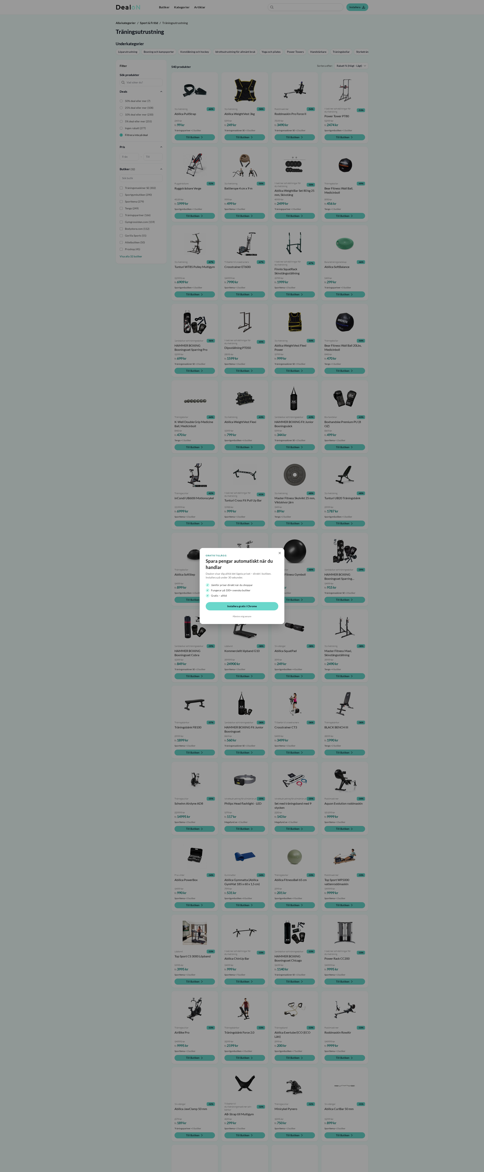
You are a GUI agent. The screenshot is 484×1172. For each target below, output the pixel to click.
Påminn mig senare (242, 616)
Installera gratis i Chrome (242, 606)
